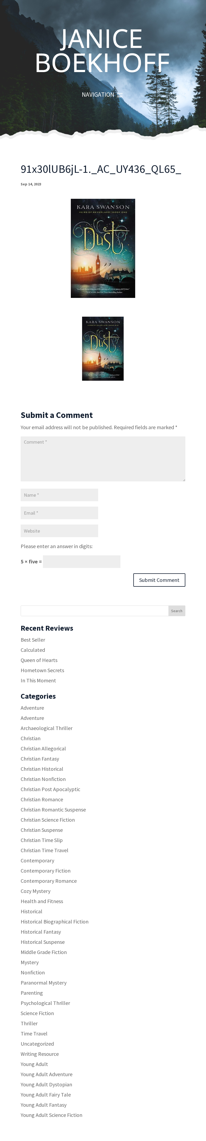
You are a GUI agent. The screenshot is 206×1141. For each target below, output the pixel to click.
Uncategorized (37, 1043)
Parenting (32, 992)
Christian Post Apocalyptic (50, 789)
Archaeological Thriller (46, 728)
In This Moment (38, 680)
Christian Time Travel (44, 850)
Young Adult (34, 1064)
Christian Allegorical (43, 748)
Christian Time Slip (42, 840)
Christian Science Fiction (48, 819)
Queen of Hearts (39, 660)
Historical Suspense (43, 941)
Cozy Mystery (35, 891)
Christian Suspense (42, 829)
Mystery (30, 962)
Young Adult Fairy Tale (46, 1094)
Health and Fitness (42, 901)
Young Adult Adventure (46, 1074)
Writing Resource (40, 1053)
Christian (31, 738)
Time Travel (34, 1033)
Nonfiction (33, 972)
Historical (31, 911)
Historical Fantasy (41, 931)
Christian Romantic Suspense (53, 809)
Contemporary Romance (49, 880)
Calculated (33, 649)
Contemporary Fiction (46, 870)
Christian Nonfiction (43, 779)
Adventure (32, 707)
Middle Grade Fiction (44, 952)
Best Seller (33, 639)
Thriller (29, 1023)
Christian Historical (42, 768)
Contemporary (37, 860)
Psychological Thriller (45, 1003)
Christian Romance (42, 799)
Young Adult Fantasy (44, 1104)
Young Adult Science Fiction (51, 1115)
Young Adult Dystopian (46, 1084)
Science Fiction (37, 1013)
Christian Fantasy (40, 758)
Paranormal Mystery (44, 982)
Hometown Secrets (42, 670)
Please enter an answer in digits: (57, 546)
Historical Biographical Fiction (55, 921)
